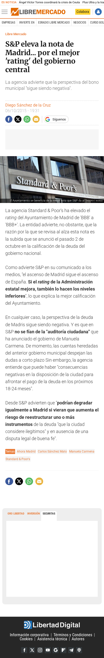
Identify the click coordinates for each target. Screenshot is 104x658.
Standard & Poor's (18, 459)
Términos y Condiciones (73, 634)
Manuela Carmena (81, 451)
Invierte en (26, 22)
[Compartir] (8, 119)
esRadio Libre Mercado (54, 22)
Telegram (71, 650)
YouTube (48, 650)
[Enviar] (27, 119)
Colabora (82, 12)
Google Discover (56, 650)
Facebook (24, 650)
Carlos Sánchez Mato (52, 451)
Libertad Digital (52, 625)
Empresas (8, 22)
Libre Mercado (15, 34)
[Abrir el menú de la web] (6, 12)
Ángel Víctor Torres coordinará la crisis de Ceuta (49, 2)
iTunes (79, 650)
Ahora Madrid (26, 451)
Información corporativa (29, 634)
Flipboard (63, 650)
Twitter (32, 650)
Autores (78, 638)
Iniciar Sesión (98, 11)
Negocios (79, 22)
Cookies (26, 638)
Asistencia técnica (52, 638)
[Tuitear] (17, 119)
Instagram (40, 650)
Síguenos (59, 119)
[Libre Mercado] (38, 12)
